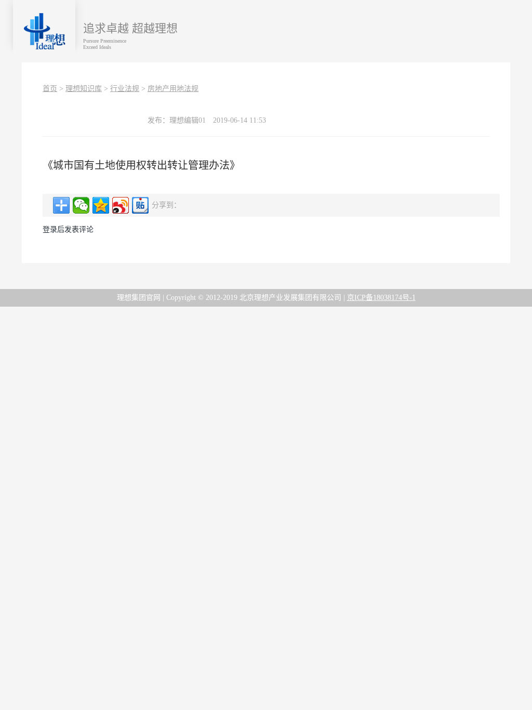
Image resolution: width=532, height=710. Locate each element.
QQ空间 (100, 205)
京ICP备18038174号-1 (381, 297)
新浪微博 (120, 205)
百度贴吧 (140, 205)
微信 (81, 205)
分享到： (61, 205)
